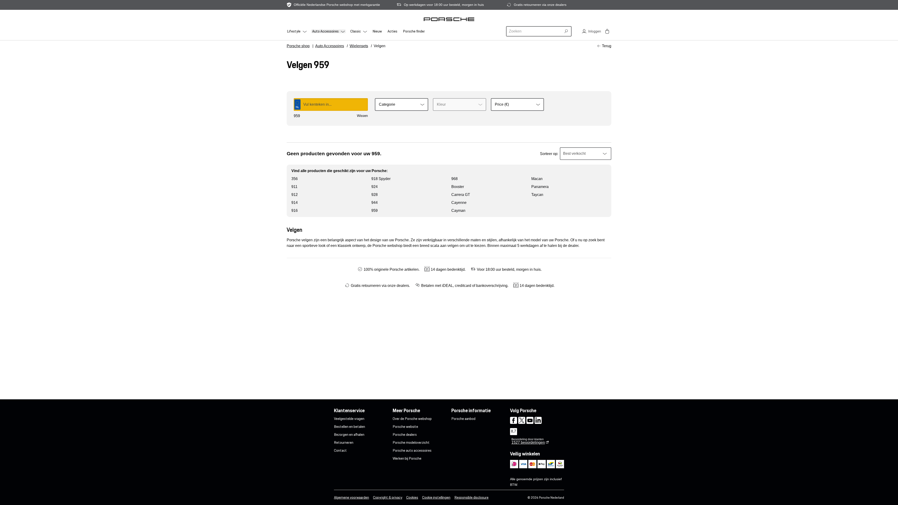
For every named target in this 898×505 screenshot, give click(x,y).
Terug (606, 46)
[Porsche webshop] (449, 19)
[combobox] (535, 31)
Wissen (362, 115)
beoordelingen (528, 442)
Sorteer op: (549, 154)
